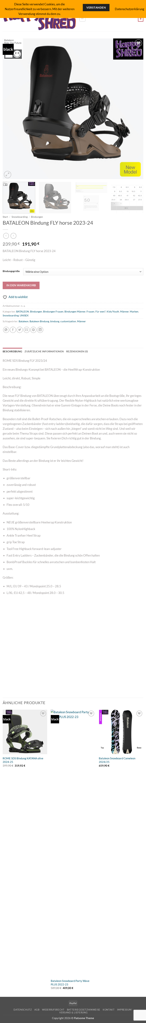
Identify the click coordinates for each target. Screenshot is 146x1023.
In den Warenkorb (21, 285)
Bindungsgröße (11, 271)
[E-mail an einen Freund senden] (27, 330)
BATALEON (22, 311)
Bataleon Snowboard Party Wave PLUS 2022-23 (70, 982)
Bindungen (37, 216)
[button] (82, 19)
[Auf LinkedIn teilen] (40, 330)
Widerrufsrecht (53, 1009)
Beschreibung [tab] (12, 351)
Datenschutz (23, 1009)
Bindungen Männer (74, 311)
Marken (134, 311)
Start (5, 216)
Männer (124, 311)
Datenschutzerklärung (129, 9)
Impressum (124, 1009)
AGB (37, 1009)
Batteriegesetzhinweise (83, 1009)
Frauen (90, 311)
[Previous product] (13, 236)
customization (68, 321)
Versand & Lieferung (73, 1012)
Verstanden (96, 7)
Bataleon (23, 321)
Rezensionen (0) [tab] (77, 351)
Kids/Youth (113, 311)
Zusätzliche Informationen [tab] (44, 351)
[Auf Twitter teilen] (20, 330)
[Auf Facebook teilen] (13, 330)
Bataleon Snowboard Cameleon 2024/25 (117, 760)
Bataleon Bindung (39, 321)
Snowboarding (20, 216)
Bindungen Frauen (53, 311)
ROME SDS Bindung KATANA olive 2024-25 (23, 760)
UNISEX (24, 315)
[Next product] (6, 236)
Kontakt (109, 1009)
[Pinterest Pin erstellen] (33, 330)
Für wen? (100, 311)
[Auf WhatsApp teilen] (6, 330)
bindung (54, 321)
